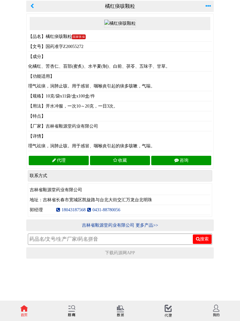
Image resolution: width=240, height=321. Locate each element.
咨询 (184, 160)
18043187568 (74, 210)
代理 (61, 160)
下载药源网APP (120, 252)
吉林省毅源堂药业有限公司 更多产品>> (120, 225)
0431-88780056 (106, 210)
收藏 (122, 160)
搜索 (204, 238)
